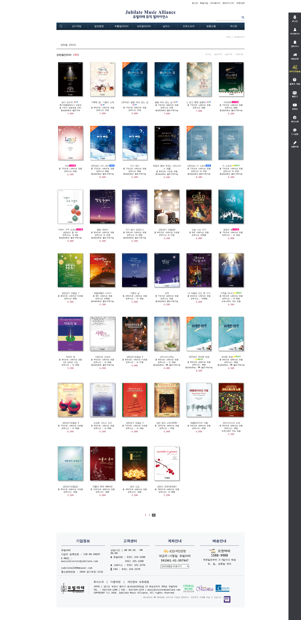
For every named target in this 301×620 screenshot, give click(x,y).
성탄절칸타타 (144, 26)
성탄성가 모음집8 (167, 229)
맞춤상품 (211, 26)
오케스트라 (189, 26)
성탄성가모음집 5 (135, 357)
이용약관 (116, 581)
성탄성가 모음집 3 (134, 423)
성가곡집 (76, 26)
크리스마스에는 (167, 357)
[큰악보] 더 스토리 (196, 166)
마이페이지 (215, 3)
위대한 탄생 (227, 357)
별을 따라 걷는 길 (163, 102)
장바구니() (228, 3)
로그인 (195, 3)
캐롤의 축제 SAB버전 (102, 486)
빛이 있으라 (67, 102)
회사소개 (99, 581)
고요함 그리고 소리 (102, 423)
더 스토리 (227, 166)
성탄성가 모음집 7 (70, 293)
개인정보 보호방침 (138, 581)
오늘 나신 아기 (199, 229)
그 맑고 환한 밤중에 (196, 102)
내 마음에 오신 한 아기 (199, 293)
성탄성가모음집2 (70, 486)
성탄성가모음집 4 (70, 423)
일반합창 (99, 26)
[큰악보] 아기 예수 (100, 166)
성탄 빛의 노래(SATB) (166, 423)
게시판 (233, 26)
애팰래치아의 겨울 (199, 423)
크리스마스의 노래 (231, 423)
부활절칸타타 (121, 26)
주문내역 (240, 3)
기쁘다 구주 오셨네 (67, 229)
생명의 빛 (227, 229)
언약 (167, 293)
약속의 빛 (70, 357)
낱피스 (166, 26)
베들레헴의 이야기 (102, 293)
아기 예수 (134, 166)
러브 (67, 166)
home (229, 37)
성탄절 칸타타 (68, 44)
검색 (243, 17)
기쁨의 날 (134, 293)
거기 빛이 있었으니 (134, 229)
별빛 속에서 (102, 229)
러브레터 (228, 102)
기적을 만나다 (227, 293)
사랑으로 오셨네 (102, 357)
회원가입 (204, 3)
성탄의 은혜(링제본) (167, 486)
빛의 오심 (134, 486)
